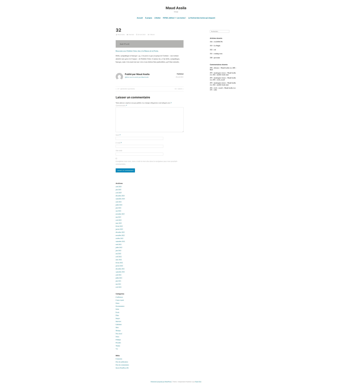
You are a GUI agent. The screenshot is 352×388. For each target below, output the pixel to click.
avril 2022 (119, 257)
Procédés (118, 343)
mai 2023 (118, 217)
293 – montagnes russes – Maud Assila (223, 73)
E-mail (119, 143)
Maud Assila (176, 8)
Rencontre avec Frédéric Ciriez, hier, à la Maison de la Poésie (137, 51)
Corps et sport (120, 300)
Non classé (119, 333)
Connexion (119, 359)
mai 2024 (118, 211)
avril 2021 (119, 287)
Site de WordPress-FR (122, 368)
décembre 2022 (120, 232)
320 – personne (215, 57)
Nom (118, 135)
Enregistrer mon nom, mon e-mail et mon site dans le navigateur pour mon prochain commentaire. (146, 162)
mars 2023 (119, 223)
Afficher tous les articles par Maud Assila (136, 77)
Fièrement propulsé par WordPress (161, 381)
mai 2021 (118, 284)
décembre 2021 (120, 269)
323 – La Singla (215, 45)
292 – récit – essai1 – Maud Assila (221, 88)
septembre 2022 (120, 241)
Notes (117, 337)
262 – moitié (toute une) (221, 75)
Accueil (140, 18)
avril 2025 (119, 193)
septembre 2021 (120, 272)
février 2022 (119, 263)
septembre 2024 (120, 199)
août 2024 (118, 202)
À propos (148, 18)
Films (117, 315)
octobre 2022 (119, 238)
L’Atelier (157, 18)
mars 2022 (119, 260)
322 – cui (213, 49)
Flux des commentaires (122, 365)
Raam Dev (198, 381)
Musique (118, 330)
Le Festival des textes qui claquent (201, 18)
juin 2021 (118, 281)
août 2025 (118, 186)
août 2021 (118, 275)
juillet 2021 (119, 278)
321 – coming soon (216, 53)
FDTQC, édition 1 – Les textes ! (174, 18)
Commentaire (121, 106)
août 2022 (118, 244)
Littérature (119, 324)
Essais (117, 312)
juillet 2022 (119, 247)
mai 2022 (118, 253)
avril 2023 (119, 220)
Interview (131, 34)
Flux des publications (122, 362)
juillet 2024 (119, 205)
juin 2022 (118, 250)
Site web (119, 151)
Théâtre (118, 346)
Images (118, 318)
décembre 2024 (120, 196)
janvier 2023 (119, 229)
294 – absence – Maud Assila (219, 68)
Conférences (119, 297)
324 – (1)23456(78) (216, 41)
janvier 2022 (119, 266)
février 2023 (119, 226)
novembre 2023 (120, 214)
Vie (117, 349)
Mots (117, 327)
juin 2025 (118, 190)
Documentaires (120, 306)
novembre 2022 (120, 235)
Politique (118, 340)
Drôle (117, 309)
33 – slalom (178, 89)
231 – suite (213, 90)
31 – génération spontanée (126, 89)
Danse (117, 303)
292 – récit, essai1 (219, 80)
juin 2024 (118, 208)
